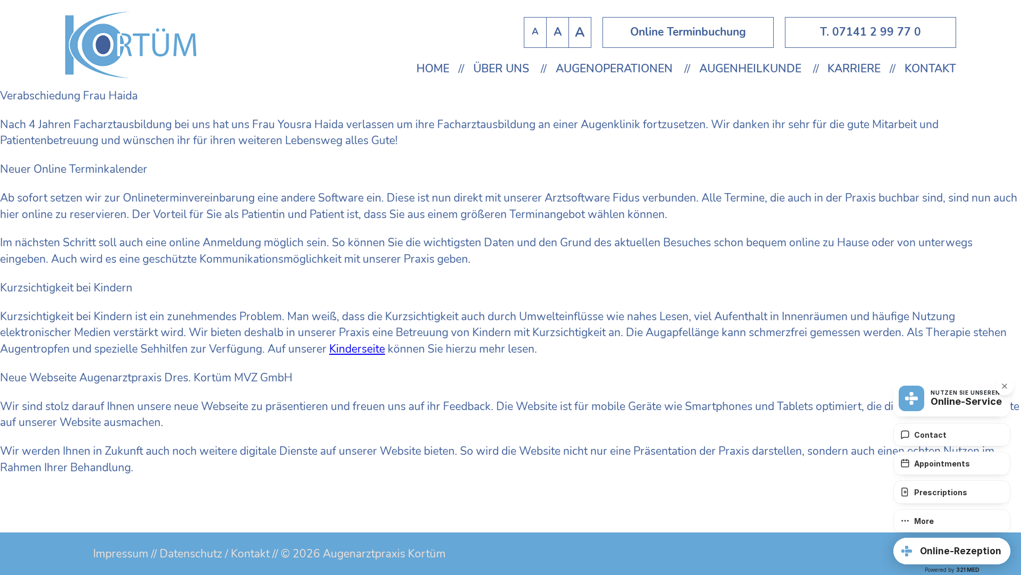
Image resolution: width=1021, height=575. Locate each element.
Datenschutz (191, 553)
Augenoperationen (614, 69)
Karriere (854, 69)
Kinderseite (357, 348)
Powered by (952, 569)
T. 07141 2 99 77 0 (870, 31)
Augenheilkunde (750, 69)
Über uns (501, 69)
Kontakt (930, 69)
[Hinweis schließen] (1004, 386)
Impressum (120, 553)
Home (432, 69)
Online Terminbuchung (688, 31)
